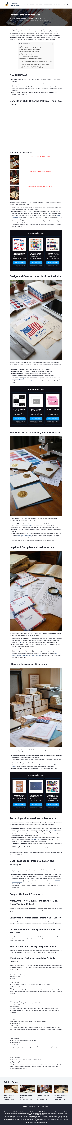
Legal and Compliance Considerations (28, 53)
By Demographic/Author (60, 4)
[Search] (67, 4)
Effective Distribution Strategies (27, 54)
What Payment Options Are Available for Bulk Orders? (33, 67)
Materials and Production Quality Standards (29, 51)
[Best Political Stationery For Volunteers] (61, 1089)
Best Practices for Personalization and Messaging (31, 58)
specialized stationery (50, 830)
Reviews (26, 4)
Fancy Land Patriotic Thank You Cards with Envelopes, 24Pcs (19, 255)
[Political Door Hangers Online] (27, 1089)
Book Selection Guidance (36, 4)
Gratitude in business (36, 839)
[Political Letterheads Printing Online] (11, 1089)
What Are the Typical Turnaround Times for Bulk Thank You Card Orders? (37, 61)
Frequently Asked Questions (26, 59)
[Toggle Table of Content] (50, 44)
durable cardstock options (31, 380)
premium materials (28, 525)
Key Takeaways (23, 46)
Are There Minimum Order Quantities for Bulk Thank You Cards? (35, 64)
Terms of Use (32, 1106)
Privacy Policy (40, 1106)
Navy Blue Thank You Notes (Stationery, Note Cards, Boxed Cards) (36, 797)
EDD (48, 213)
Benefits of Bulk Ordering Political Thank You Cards (31, 47)
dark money (20, 642)
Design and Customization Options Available (30, 49)
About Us (25, 1106)
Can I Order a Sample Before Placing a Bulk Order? (32, 63)
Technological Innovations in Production (29, 56)
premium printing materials (25, 535)
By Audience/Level (48, 4)
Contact (47, 1106)
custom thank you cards (18, 379)
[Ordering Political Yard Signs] (44, 1089)
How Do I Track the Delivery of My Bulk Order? (32, 66)
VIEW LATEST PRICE (19, 262)
